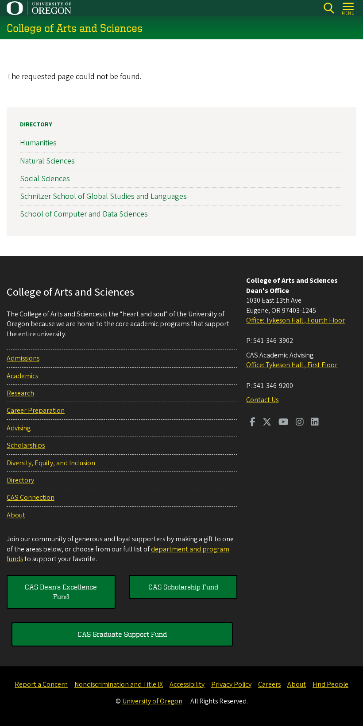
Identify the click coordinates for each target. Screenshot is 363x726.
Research (20, 393)
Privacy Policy (231, 684)
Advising (19, 428)
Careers (269, 684)
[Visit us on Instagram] (299, 423)
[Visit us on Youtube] (283, 423)
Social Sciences (45, 178)
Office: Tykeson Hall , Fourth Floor (295, 320)
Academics (22, 376)
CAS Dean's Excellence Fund (61, 592)
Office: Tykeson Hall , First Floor (291, 365)
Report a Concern (41, 684)
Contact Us (262, 400)
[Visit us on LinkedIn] (314, 423)
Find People (330, 684)
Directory (36, 124)
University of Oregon (152, 701)
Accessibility (187, 684)
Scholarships (26, 445)
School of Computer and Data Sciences (84, 214)
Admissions (23, 358)
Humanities (38, 142)
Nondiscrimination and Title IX (118, 684)
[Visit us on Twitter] (267, 423)
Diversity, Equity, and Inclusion (51, 463)
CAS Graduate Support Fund (122, 634)
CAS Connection (30, 497)
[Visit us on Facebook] (252, 423)
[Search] (328, 8)
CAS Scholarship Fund (183, 587)
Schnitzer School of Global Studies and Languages (103, 196)
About (16, 515)
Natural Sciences (47, 161)
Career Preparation (36, 410)
